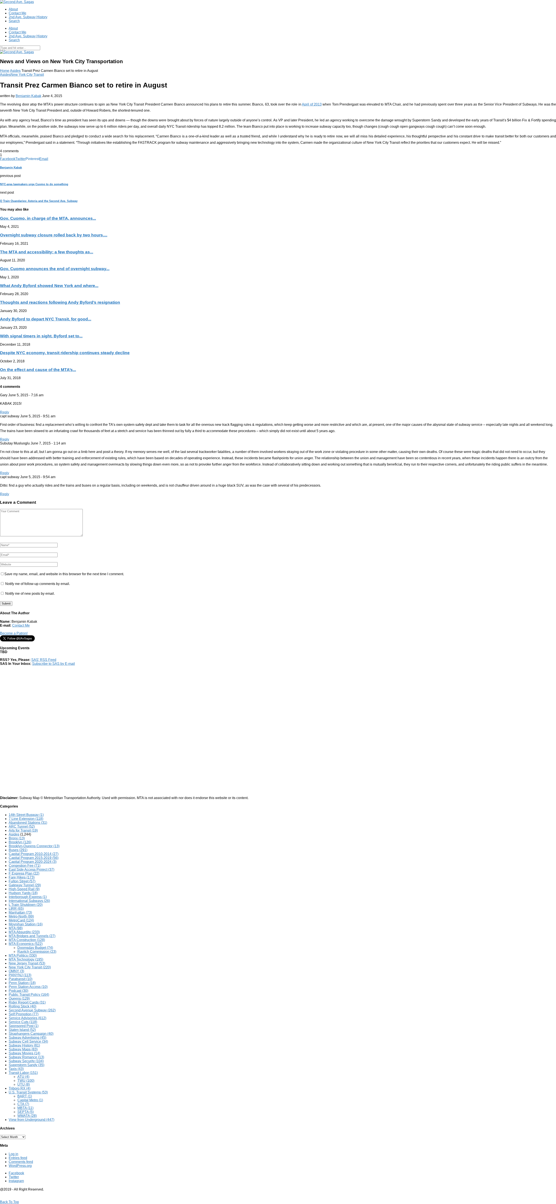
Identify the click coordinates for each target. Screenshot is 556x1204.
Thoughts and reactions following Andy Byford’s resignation (60, 302)
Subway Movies (24, 1053)
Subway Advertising (27, 1037)
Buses (18, 850)
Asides (15, 71)
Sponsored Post (23, 1026)
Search (14, 21)
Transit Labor (23, 1073)
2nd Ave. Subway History (28, 17)
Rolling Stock (22, 1006)
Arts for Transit (23, 830)
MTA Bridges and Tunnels (32, 936)
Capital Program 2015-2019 (33, 858)
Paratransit (20, 979)
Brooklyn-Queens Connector (34, 846)
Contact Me (17, 13)
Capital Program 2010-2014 (33, 854)
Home (4, 71)
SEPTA (25, 1112)
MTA (16, 928)
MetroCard (21, 920)
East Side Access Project (31, 869)
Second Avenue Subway (32, 1010)
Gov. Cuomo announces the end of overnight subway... (54, 268)
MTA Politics (23, 955)
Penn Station (22, 983)
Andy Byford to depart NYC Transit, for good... (45, 319)
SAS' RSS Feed (43, 660)
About (13, 9)
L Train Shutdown (26, 905)
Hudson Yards (23, 893)
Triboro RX (19, 1088)
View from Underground (31, 1119)
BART (24, 1096)
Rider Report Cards (27, 1002)
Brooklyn (20, 842)
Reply (4, 412)
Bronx (17, 838)
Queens (19, 998)
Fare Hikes (22, 877)
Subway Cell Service (28, 1041)
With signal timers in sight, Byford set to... (41, 336)
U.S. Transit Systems (28, 1092)
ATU (23, 1076)
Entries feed (18, 1158)
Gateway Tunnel (25, 885)
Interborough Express (28, 897)
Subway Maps (23, 1049)
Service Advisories (27, 1018)
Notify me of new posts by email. (30, 593)
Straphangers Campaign (31, 1034)
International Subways (29, 901)
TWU (25, 1080)
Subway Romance (26, 1057)
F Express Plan (24, 873)
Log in (13, 1154)
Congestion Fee (24, 865)
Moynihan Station (26, 924)
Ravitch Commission (36, 951)
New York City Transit (27, 74)
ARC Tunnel (22, 826)
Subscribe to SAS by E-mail (53, 664)
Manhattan (20, 912)
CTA (23, 1104)
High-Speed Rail (24, 889)
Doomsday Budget (35, 948)
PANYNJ (20, 975)
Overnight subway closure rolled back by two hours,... (53, 235)
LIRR (16, 908)
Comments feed (21, 1162)
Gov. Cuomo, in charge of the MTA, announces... (48, 218)
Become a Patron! (14, 633)
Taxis (16, 1069)
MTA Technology (26, 959)
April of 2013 (312, 104)
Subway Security (26, 1061)
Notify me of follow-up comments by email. (37, 584)
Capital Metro (30, 1100)
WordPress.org (20, 1166)
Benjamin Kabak (28, 96)
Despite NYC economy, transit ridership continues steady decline (65, 352)
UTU (23, 1084)
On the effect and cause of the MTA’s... (38, 369)
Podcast (18, 991)
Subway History (24, 1045)
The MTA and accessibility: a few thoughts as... (46, 252)
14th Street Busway (26, 815)
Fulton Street (22, 881)
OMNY (16, 971)
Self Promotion (23, 1014)
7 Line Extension (26, 819)
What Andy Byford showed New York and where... (49, 285)
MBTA (25, 1108)
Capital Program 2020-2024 (32, 862)
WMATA (27, 1116)
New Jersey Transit (27, 963)
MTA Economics (26, 944)
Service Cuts (23, 1022)
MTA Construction (27, 940)
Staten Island (22, 1030)
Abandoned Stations (28, 822)
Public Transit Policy (29, 994)
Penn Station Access (28, 987)
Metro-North (21, 916)
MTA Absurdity (24, 932)
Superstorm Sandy (26, 1065)
